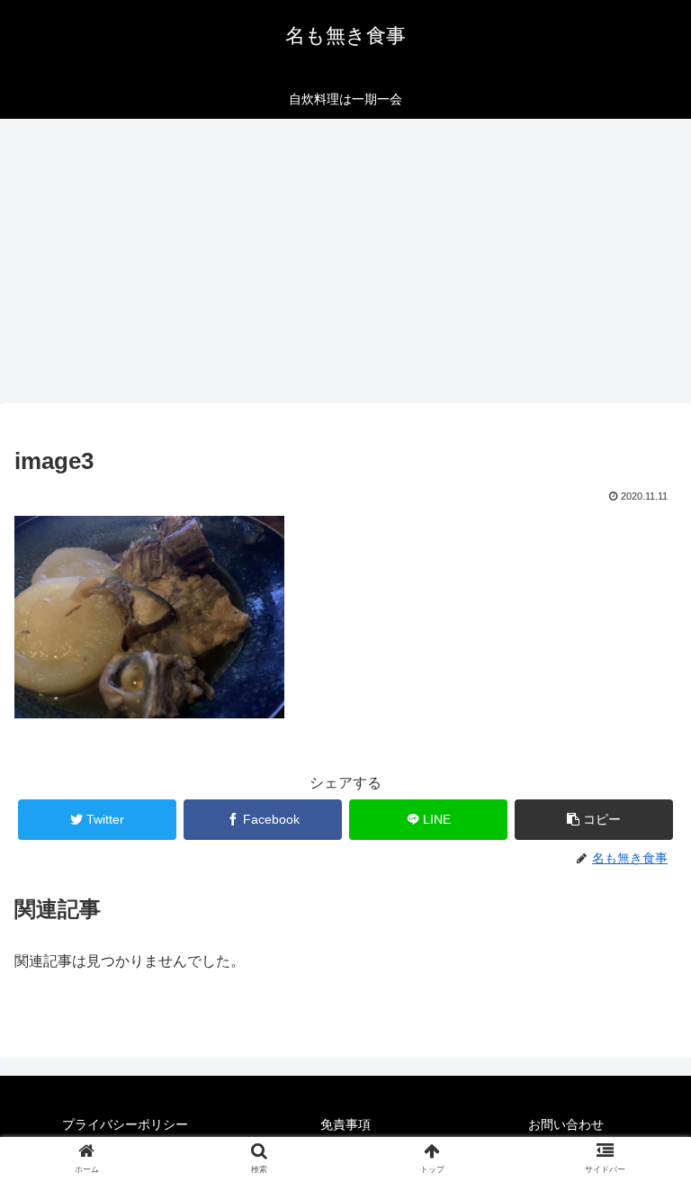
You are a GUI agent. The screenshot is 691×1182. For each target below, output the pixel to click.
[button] (594, 819)
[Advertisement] (345, 266)
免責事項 (345, 1124)
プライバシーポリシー (125, 1124)
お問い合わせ (566, 1124)
